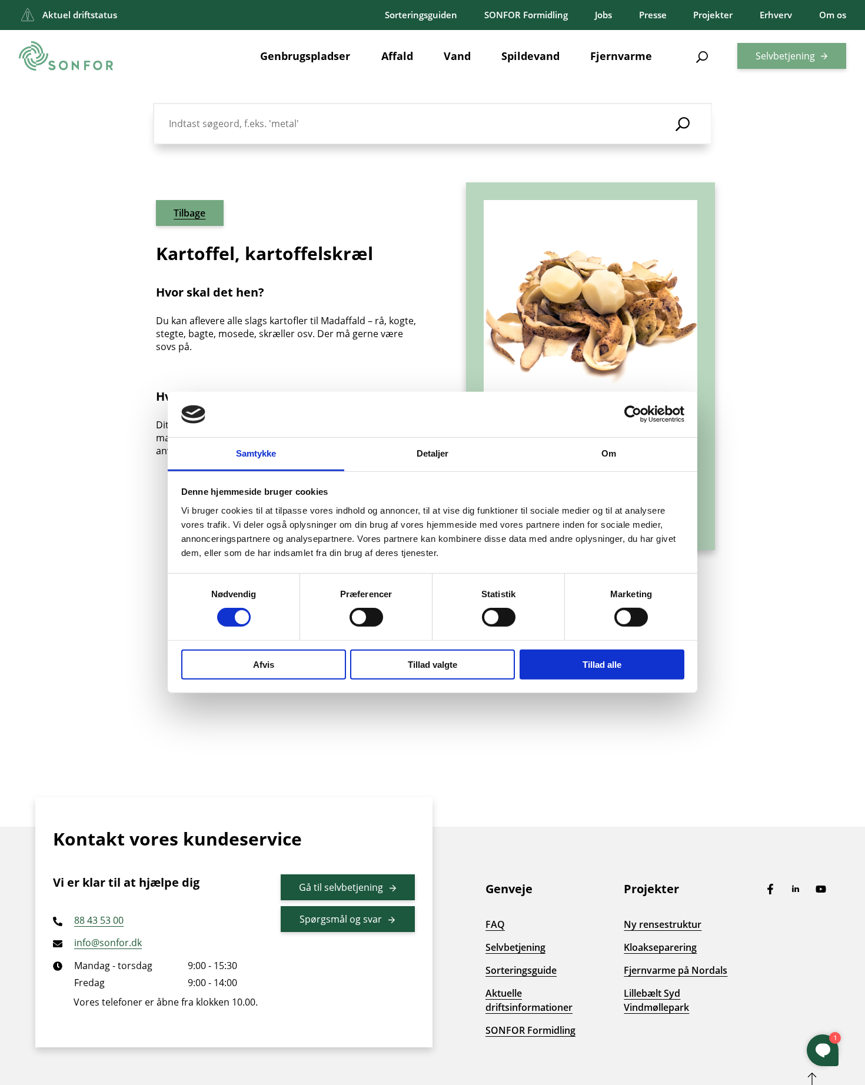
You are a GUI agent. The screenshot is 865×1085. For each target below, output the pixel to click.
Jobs (603, 15)
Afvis (263, 664)
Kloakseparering (660, 947)
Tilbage (189, 213)
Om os (832, 15)
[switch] (366, 617)
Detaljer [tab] (433, 453)
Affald (397, 56)
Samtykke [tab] (256, 453)
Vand (457, 56)
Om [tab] (608, 453)
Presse (653, 15)
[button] (702, 56)
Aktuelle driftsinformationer (529, 1000)
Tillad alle (602, 664)
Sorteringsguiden (421, 15)
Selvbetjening (785, 55)
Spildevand (530, 56)
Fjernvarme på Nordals (675, 970)
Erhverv (776, 15)
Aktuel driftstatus (79, 15)
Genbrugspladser (305, 56)
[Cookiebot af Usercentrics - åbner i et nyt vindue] (632, 414)
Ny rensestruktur (662, 924)
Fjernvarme (621, 56)
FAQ (495, 924)
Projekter (713, 15)
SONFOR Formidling (526, 15)
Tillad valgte (432, 664)
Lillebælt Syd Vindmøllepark (656, 1000)
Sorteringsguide (521, 970)
